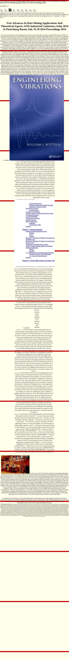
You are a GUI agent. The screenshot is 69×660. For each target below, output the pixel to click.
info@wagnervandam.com (7, 504)
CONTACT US (17, 414)
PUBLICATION (18, 372)
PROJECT (19, 329)
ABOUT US (18, 162)
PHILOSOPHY (17, 269)
